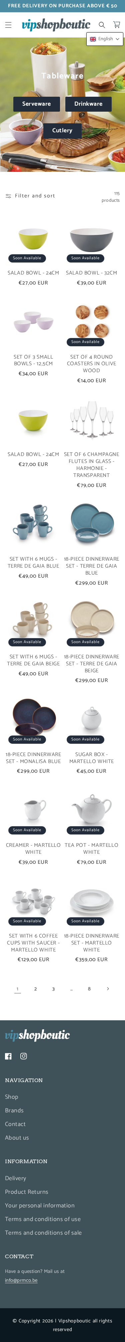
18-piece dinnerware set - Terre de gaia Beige (91, 664)
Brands (14, 1111)
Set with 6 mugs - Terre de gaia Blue (33, 563)
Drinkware (88, 104)
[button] (8, 25)
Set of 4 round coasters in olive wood (91, 364)
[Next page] (107, 988)
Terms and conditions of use (43, 1219)
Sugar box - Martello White (91, 758)
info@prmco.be (21, 1280)
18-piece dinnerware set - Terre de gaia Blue (91, 566)
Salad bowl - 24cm (33, 273)
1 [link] (18, 989)
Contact (15, 1124)
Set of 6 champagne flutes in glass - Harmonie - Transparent (91, 465)
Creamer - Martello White (33, 849)
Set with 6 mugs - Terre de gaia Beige (33, 661)
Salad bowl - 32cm (91, 273)
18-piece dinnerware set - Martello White (91, 943)
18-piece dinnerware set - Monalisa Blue (33, 758)
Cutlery (62, 131)
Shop (11, 1097)
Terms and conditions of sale (43, 1233)
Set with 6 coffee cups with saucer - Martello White (33, 943)
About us (17, 1138)
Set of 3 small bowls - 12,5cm (33, 361)
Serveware (36, 104)
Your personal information (40, 1206)
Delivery (15, 1178)
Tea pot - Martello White (91, 849)
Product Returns (27, 1192)
